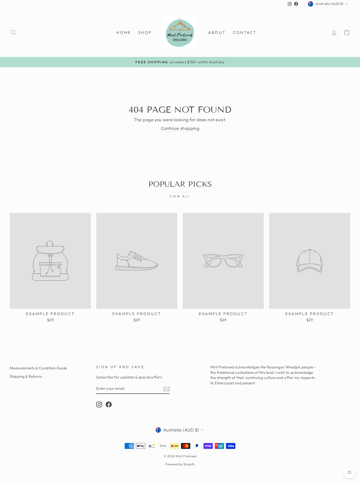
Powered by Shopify (179, 464)
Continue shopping (180, 128)
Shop (145, 32)
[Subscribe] (166, 388)
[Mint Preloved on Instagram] (99, 404)
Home (123, 32)
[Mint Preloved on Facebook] (109, 404)
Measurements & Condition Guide (38, 368)
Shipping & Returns (26, 376)
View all (180, 196)
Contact (244, 32)
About (217, 32)
